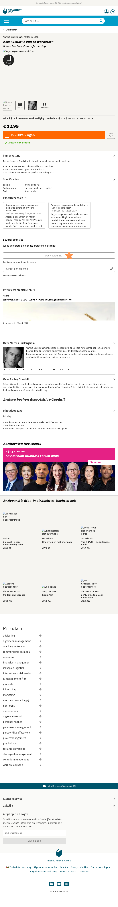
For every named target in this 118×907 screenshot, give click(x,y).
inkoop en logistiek (13, 668)
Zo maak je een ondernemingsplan (13, 543)
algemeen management (17, 641)
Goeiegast (47, 595)
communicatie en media (17, 651)
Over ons (84, 871)
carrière (28, 188)
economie (8, 657)
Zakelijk (8, 805)
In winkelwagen (23, 135)
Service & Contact (68, 871)
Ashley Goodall (31, 37)
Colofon (64, 867)
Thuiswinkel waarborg (20, 867)
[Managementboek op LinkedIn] (51, 884)
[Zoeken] (101, 21)
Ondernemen (11, 30)
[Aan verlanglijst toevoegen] (111, 135)
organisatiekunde (13, 716)
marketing (9, 694)
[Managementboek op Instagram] (66, 884)
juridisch (8, 684)
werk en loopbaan (13, 765)
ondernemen (10, 711)
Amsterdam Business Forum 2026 (32, 456)
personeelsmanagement (17, 727)
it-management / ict (14, 678)
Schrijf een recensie (17, 268)
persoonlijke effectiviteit (16, 732)
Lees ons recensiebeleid (14, 275)
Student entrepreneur (14, 595)
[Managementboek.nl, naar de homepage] (12, 13)
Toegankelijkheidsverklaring (43, 871)
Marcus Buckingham (13, 37)
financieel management (16, 662)
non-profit (9, 705)
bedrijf (48, 188)
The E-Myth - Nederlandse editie (95, 543)
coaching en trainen (14, 646)
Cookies (84, 867)
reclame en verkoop (14, 748)
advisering (9, 635)
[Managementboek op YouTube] (59, 884)
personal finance (12, 721)
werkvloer (38, 188)
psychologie (9, 743)
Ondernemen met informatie (57, 542)
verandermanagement (16, 759)
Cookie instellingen (100, 867)
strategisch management (17, 754)
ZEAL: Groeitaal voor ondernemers (92, 596)
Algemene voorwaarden (45, 867)
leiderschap (9, 689)
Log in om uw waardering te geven (19, 262)
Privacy (74, 867)
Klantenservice (12, 798)
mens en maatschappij (16, 700)
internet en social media (17, 673)
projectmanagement (14, 738)
